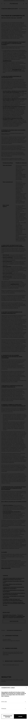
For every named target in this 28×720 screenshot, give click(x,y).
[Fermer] (26, 688)
